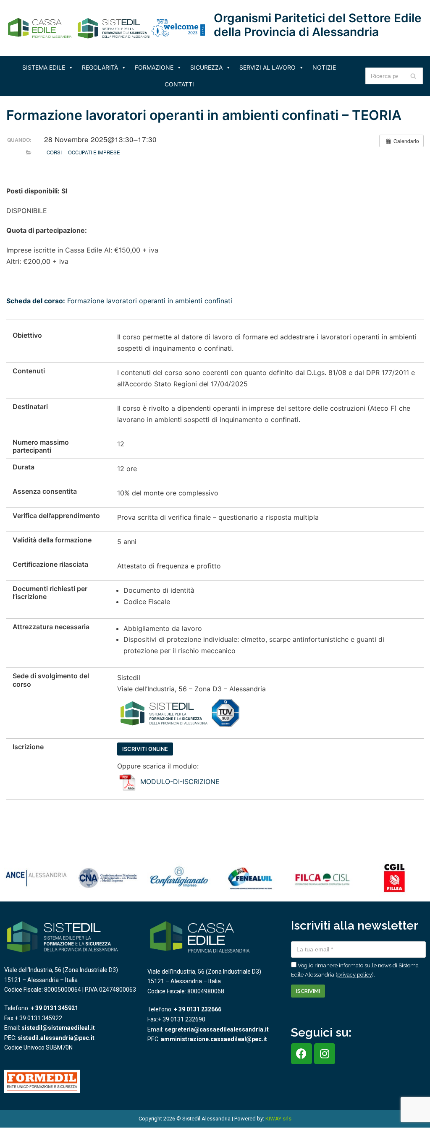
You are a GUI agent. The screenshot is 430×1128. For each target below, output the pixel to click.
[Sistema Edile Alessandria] (79, 28)
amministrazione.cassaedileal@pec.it (214, 1039)
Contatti (179, 84)
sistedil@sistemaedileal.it (58, 1027)
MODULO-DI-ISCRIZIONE (180, 781)
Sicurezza (206, 67)
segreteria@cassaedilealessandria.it (217, 1029)
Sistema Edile (43, 67)
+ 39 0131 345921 (54, 1008)
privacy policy (354, 975)
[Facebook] (301, 1053)
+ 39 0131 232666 (197, 1009)
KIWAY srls (278, 1118)
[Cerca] (413, 76)
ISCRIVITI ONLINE (145, 749)
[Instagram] (324, 1053)
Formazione (154, 67)
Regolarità (100, 67)
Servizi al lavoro (267, 67)
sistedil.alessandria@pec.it (56, 1037)
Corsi (54, 152)
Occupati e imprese (94, 152)
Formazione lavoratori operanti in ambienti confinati (119, 301)
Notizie (324, 67)
